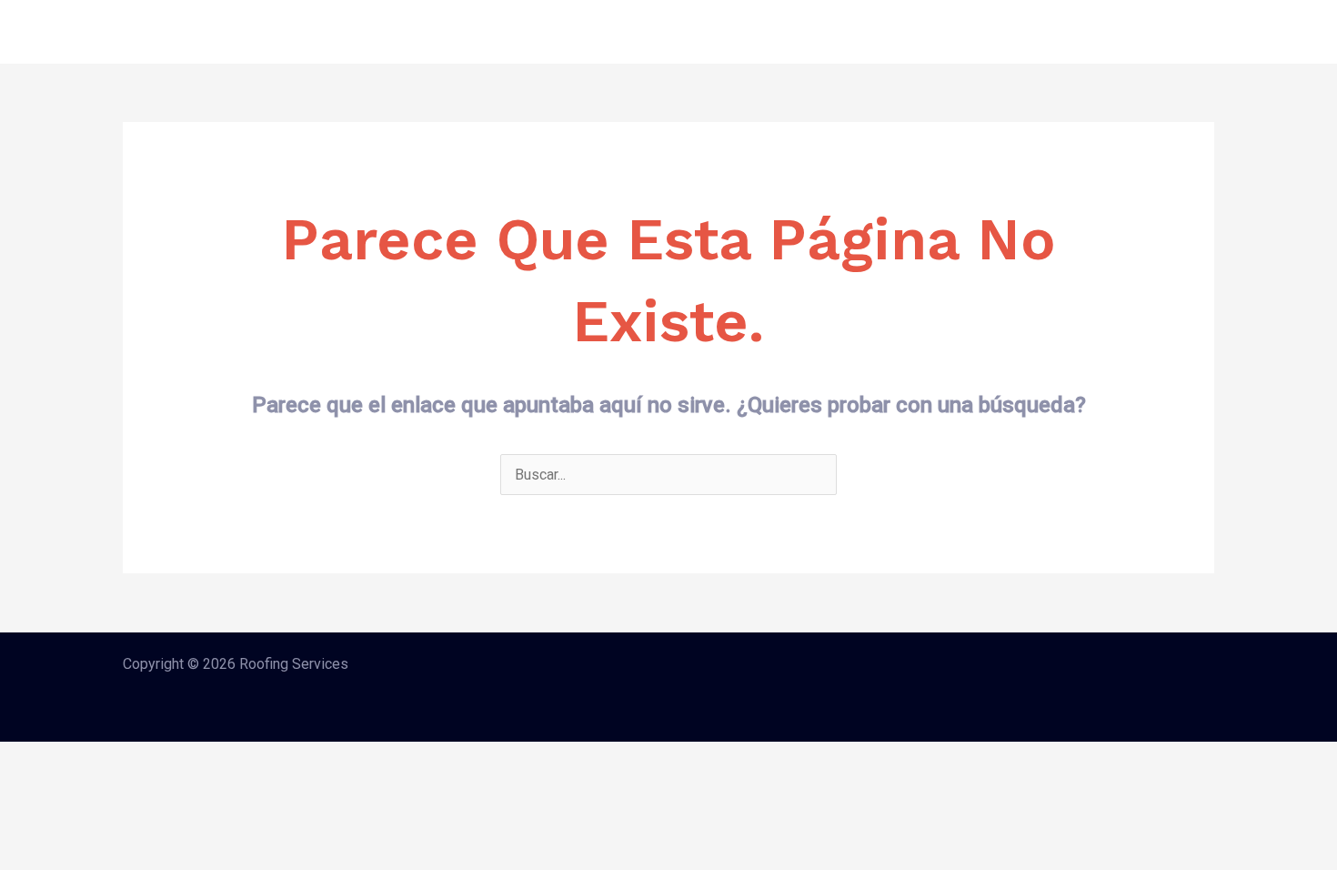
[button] (1148, 32)
